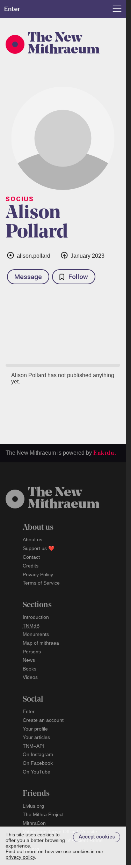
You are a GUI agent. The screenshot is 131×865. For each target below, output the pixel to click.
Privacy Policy (38, 574)
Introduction (36, 617)
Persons (32, 651)
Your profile (35, 729)
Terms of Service (41, 583)
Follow (78, 277)
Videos (30, 677)
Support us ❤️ (38, 548)
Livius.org (33, 806)
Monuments (36, 634)
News (29, 660)
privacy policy (20, 857)
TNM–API (33, 746)
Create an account (43, 720)
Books (29, 669)
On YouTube (36, 772)
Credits (30, 566)
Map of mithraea (41, 643)
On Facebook (38, 763)
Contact (31, 557)
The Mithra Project (43, 814)
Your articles (36, 737)
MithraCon (34, 823)
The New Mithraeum (64, 44)
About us (32, 539)
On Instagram (38, 754)
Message (28, 277)
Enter (29, 711)
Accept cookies (97, 837)
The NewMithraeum (64, 499)
